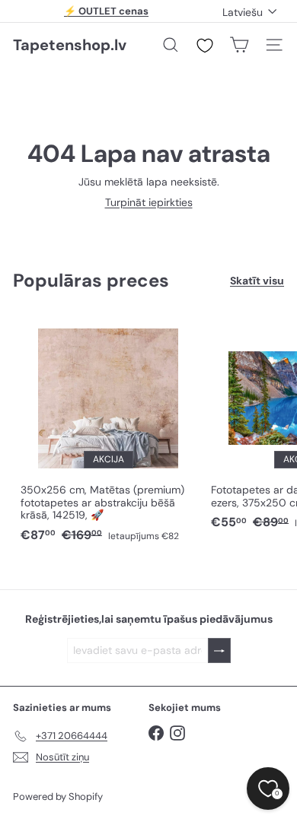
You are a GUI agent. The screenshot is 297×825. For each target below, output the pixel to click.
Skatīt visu (257, 280)
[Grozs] (239, 45)
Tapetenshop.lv (69, 45)
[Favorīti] (205, 45)
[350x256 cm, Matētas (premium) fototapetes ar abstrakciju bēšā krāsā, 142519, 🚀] (108, 431)
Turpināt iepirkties (149, 202)
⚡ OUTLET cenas (106, 11)
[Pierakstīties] (219, 650)
